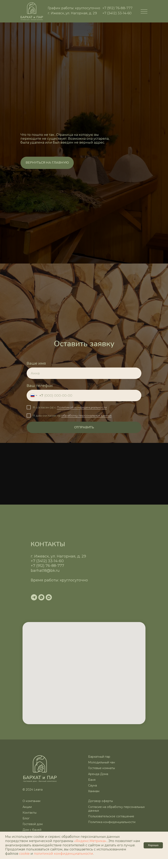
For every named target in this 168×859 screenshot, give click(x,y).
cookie (25, 854)
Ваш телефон (40, 695)
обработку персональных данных (86, 724)
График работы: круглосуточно (74, 8)
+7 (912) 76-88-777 (117, 8)
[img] (31, 11)
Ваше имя (36, 672)
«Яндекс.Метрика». (90, 841)
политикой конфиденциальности (63, 854)
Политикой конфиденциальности (82, 716)
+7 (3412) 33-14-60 (117, 13)
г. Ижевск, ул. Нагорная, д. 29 (72, 13)
